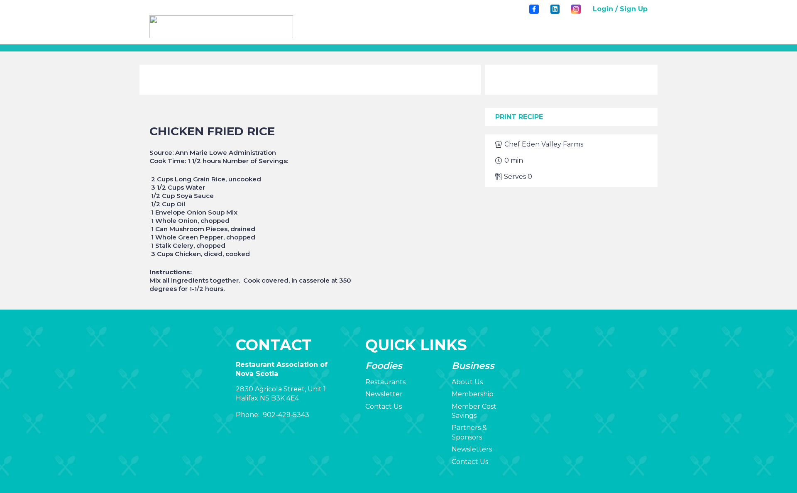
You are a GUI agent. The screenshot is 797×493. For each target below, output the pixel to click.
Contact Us (383, 406)
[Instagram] (575, 9)
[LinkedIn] (555, 9)
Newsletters (472, 449)
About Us (467, 382)
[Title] (533, 9)
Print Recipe (519, 117)
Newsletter (384, 394)
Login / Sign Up (620, 9)
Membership (473, 394)
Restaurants (385, 382)
